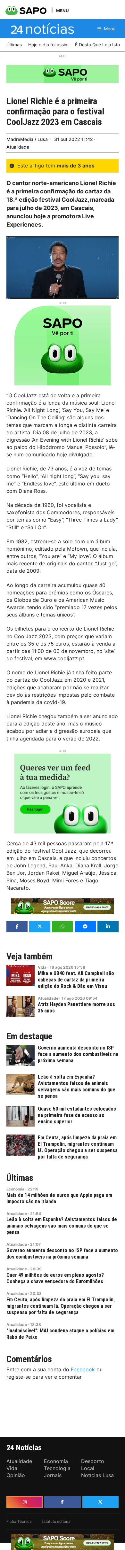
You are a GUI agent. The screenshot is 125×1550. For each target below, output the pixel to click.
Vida (42, 967)
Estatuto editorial (56, 1521)
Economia (15, 1189)
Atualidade (17, 147)
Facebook (83, 1369)
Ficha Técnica (19, 1521)
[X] (100, 1502)
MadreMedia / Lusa (27, 139)
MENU (62, 10)
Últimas (19, 1178)
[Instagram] (24, 1502)
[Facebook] (62, 1502)
